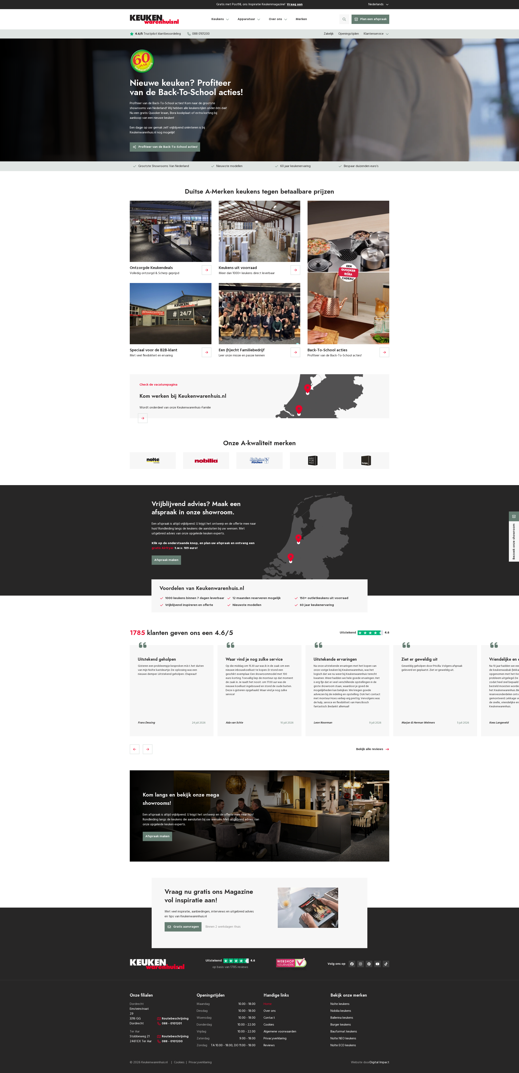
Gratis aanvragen (186, 926)
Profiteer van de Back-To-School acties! (167, 147)
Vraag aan (294, 4)
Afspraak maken (166, 560)
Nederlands (376, 4)
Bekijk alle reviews (369, 749)
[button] (134, 749)
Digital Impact (379, 1062)
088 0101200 (201, 33)
